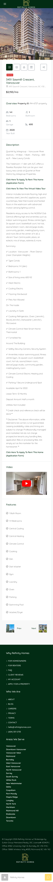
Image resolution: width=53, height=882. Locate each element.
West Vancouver (13, 763)
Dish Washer (15, 566)
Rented (10, 75)
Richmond (10, 756)
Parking (12, 597)
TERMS (11, 718)
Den (11, 559)
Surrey (9, 773)
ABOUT (11, 699)
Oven (11, 589)
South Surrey (12, 776)
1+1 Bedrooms (15, 521)
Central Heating (16, 536)
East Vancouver (13, 766)
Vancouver (11, 746)
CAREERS (12, 708)
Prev (19, 628)
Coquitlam (10, 790)
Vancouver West (13, 753)
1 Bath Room (15, 513)
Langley (9, 800)
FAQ (10, 670)
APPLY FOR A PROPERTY (19, 684)
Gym (11, 574)
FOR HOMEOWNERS (17, 661)
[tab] (9, 67)
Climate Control (16, 543)
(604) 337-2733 (14, 732)
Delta (8, 787)
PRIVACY (12, 713)
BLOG (10, 704)
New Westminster (14, 783)
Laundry (13, 582)
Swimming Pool (16, 604)
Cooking (13, 551)
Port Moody (11, 793)
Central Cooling (16, 528)
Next (34, 628)
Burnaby (10, 759)
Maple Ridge (12, 797)
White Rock (11, 780)
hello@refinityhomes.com (19, 727)
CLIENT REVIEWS (15, 675)
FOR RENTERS (14, 665)
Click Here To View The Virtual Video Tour (26, 188)
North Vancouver (14, 770)
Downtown (11, 817)
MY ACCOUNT (14, 679)
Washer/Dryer (16, 612)
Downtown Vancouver (16, 749)
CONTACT (12, 722)
